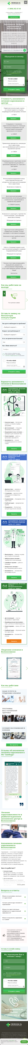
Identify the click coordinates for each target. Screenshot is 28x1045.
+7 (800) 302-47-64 (14, 9)
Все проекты (14, 745)
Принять (24, 1041)
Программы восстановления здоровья (9, 710)
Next (27, 300)
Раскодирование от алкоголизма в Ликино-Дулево (15, 938)
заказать (13, 118)
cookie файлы (11, 1040)
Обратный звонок (14, 17)
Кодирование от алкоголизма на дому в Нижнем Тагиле (16, 933)
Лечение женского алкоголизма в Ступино (16, 935)
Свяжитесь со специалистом (12, 50)
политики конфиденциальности (13, 73)
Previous (1, 668)
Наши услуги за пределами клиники (11, 692)
